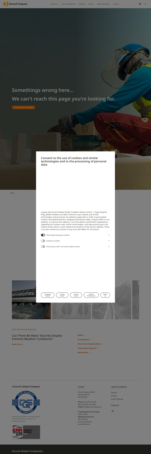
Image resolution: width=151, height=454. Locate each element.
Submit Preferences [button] (91, 295)
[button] (108, 235)
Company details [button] (47, 295)
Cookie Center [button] (62, 295)
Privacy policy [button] (76, 295)
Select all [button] (105, 295)
